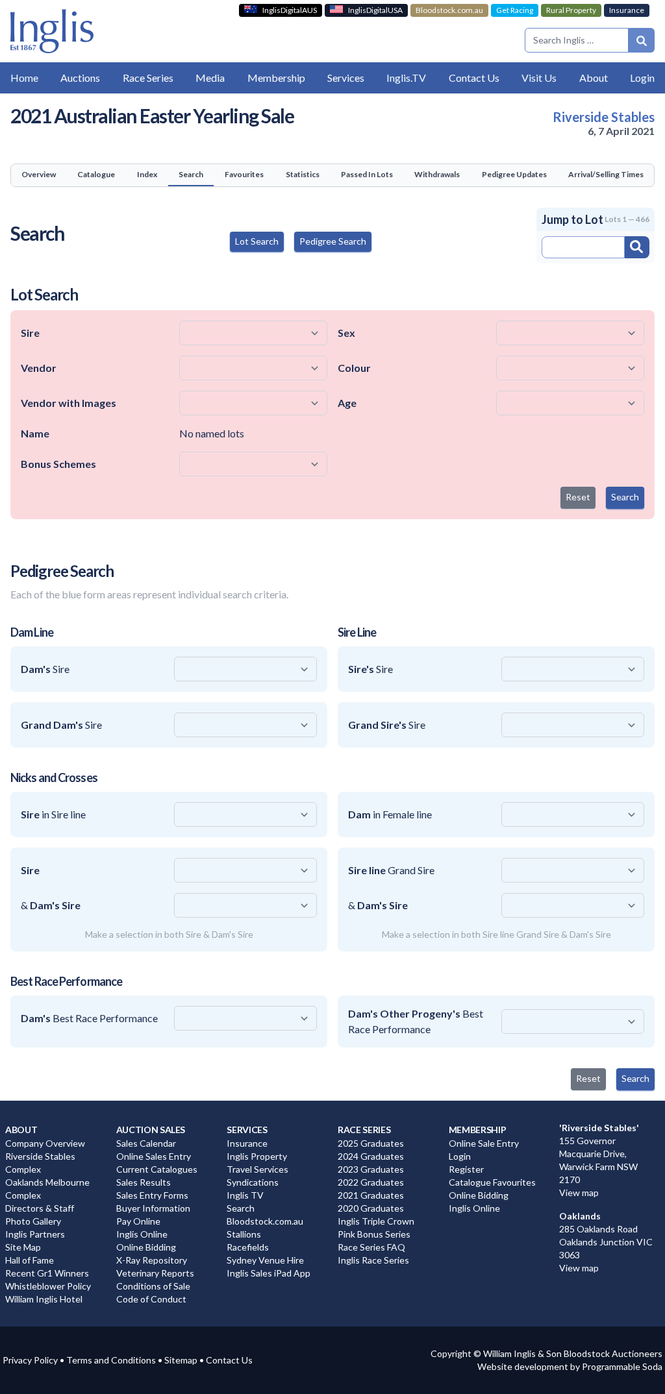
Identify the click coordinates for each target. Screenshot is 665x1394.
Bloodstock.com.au (449, 10)
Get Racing (514, 10)
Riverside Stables (604, 117)
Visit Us (539, 77)
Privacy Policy (30, 1359)
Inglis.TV (406, 77)
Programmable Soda (622, 1366)
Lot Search (257, 241)
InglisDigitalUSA (375, 10)
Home (24, 77)
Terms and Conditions (111, 1359)
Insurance (626, 10)
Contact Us (229, 1359)
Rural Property (571, 10)
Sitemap (180, 1359)
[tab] (38, 175)
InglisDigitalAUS (289, 10)
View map (579, 1192)
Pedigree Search (332, 241)
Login (642, 77)
